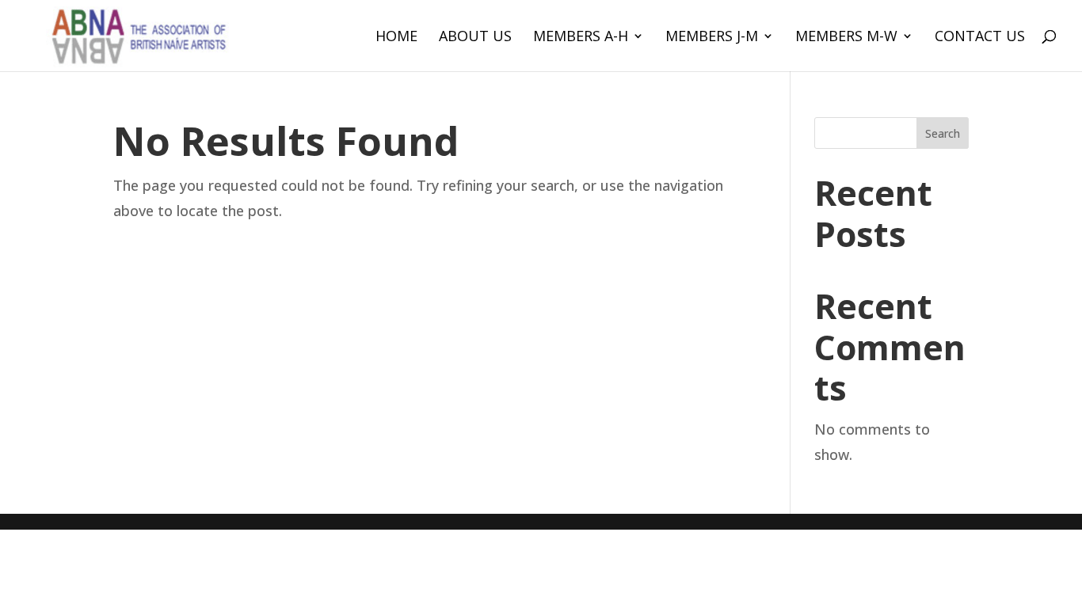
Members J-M (711, 37)
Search (942, 133)
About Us (475, 37)
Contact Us (980, 37)
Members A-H (580, 37)
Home (396, 37)
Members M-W (846, 37)
